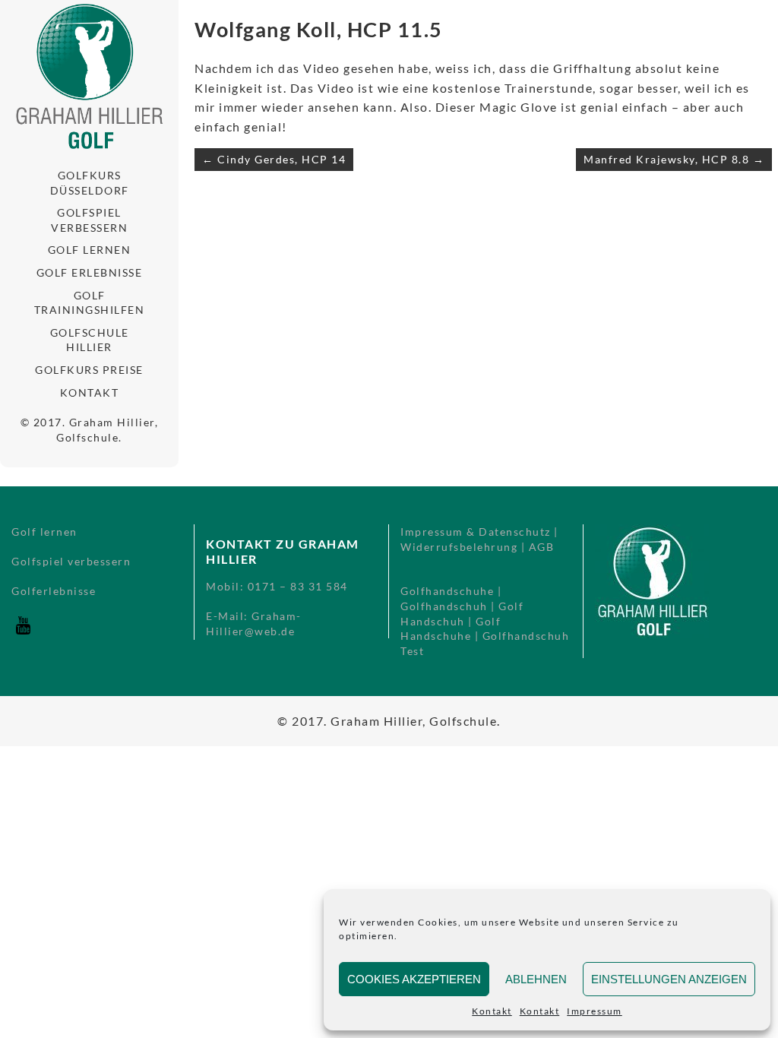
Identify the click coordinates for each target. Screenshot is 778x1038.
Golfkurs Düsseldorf (89, 183)
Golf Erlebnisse (89, 272)
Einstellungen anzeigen (669, 979)
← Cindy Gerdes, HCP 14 (274, 159)
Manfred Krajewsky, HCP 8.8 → (674, 159)
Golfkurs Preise (89, 369)
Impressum (594, 1011)
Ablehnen (536, 979)
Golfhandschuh (444, 606)
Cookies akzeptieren (414, 979)
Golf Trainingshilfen (89, 303)
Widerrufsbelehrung (458, 546)
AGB (542, 546)
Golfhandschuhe (447, 590)
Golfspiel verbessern (89, 220)
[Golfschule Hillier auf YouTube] (22, 632)
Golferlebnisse (53, 590)
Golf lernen (89, 249)
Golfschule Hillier (89, 340)
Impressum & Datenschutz (475, 531)
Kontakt (492, 1011)
